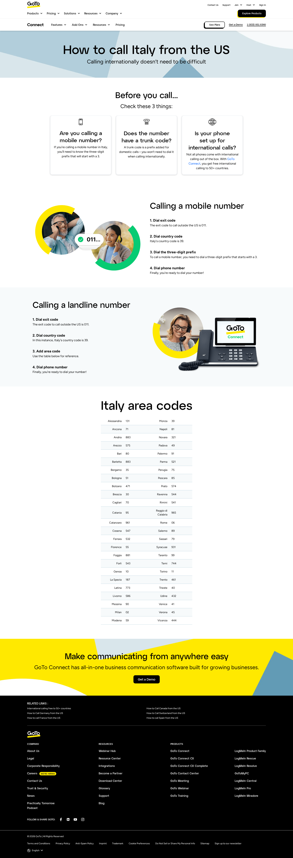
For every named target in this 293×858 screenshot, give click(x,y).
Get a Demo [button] (146, 679)
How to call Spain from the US (162, 717)
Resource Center (110, 758)
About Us (33, 750)
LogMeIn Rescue (245, 758)
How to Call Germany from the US (45, 713)
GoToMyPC (242, 773)
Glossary (104, 788)
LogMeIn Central (246, 780)
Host (249, 5)
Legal (30, 758)
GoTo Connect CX (182, 758)
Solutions (70, 13)
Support (226, 5)
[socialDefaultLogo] (60, 819)
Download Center (110, 780)
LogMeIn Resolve (246, 765)
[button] (35, 850)
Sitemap (204, 843)
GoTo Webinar (179, 788)
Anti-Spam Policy (84, 843)
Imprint (103, 843)
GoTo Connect (179, 750)
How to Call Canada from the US (163, 708)
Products (33, 13)
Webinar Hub (107, 750)
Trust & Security (37, 788)
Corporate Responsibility (43, 765)
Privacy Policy (63, 843)
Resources (90, 13)
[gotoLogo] (33, 4)
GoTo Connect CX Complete (189, 765)
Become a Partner (110, 773)
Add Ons (77, 24)
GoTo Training (179, 795)
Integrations (107, 765)
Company (112, 13)
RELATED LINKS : (37, 703)
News (31, 795)
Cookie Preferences (139, 843)
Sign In (262, 5)
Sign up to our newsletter (228, 843)
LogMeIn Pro (243, 788)
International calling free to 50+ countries (49, 708)
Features (56, 24)
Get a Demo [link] (236, 24)
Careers (32, 773)
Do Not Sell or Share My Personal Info (175, 843)
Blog (101, 803)
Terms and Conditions (38, 843)
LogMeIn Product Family (250, 750)
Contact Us (213, 5)
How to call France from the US (43, 717)
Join (236, 5)
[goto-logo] (146, 734)
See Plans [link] (214, 24)
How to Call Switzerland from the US (165, 713)
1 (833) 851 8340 (256, 24)
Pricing (51, 13)
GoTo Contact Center (184, 773)
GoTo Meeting (179, 780)
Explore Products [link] (251, 13)
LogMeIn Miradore (246, 795)
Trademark (117, 843)
